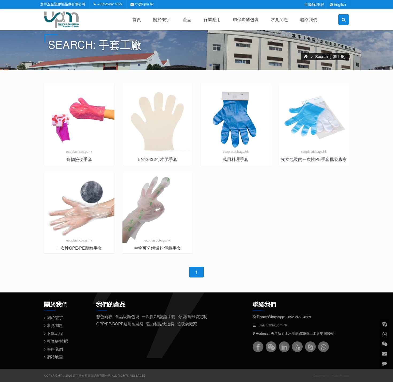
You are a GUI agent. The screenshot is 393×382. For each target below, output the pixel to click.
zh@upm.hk (144, 3)
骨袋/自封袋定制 (192, 316)
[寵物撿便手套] (79, 119)
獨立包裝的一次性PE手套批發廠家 (314, 159)
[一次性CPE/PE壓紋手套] (79, 208)
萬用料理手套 (235, 159)
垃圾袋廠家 (187, 323)
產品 (187, 19)
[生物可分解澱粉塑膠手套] (157, 208)
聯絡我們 (308, 19)
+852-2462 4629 (109, 3)
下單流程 (55, 333)
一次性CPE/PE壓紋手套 (79, 248)
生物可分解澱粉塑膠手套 (157, 248)
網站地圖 (55, 357)
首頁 (136, 19)
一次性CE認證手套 (158, 316)
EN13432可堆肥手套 (157, 159)
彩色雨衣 (104, 316)
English (340, 4)
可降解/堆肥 (314, 4)
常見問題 (279, 19)
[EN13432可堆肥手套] (157, 119)
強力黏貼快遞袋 (160, 323)
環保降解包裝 (246, 19)
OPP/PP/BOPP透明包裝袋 (120, 323)
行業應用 (212, 19)
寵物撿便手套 (79, 159)
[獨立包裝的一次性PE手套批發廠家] (314, 119)
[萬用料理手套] (236, 119)
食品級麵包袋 (127, 316)
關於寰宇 (161, 19)
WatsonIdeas (340, 375)
